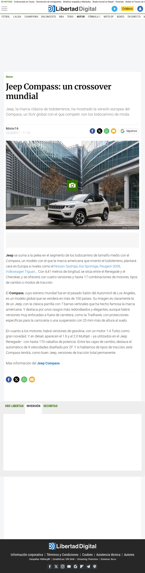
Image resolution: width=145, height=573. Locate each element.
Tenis (70, 16)
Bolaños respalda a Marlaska (77, 2)
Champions (31, 16)
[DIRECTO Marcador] (114, 9)
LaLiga (17, 16)
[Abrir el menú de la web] (24, 8)
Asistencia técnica (108, 555)
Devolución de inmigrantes (48, 2)
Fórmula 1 (94, 16)
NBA (61, 16)
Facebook (49, 566)
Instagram (62, 566)
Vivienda (120, 2)
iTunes (94, 566)
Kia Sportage (88, 266)
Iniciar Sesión (140, 9)
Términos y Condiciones (62, 555)
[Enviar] (106, 131)
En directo (134, 16)
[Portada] (72, 8)
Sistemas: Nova (108, 559)
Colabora (127, 8)
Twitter (56, 566)
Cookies (87, 555)
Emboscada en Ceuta (24, 2)
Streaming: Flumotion (87, 559)
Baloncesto (48, 16)
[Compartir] (92, 131)
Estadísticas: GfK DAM (63, 559)
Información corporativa (27, 555)
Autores (129, 555)
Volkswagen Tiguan (20, 271)
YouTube (69, 566)
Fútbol (6, 16)
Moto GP (109, 16)
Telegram (88, 566)
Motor (81, 16)
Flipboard (81, 566)
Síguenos (131, 131)
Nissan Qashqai (66, 266)
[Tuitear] (99, 131)
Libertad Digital (72, 546)
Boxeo (120, 16)
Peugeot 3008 (109, 266)
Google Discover (75, 566)
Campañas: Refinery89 (39, 559)
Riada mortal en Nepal (103, 2)
